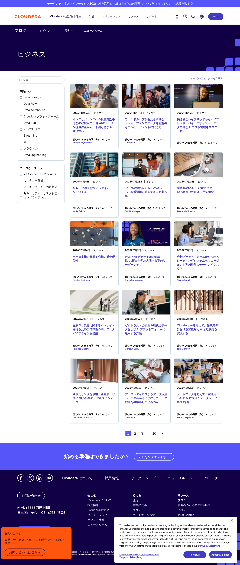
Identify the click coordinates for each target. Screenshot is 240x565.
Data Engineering (35, 155)
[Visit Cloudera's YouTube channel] (49, 478)
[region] (175, 540)
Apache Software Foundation (83, 554)
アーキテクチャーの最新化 (40, 187)
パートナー (213, 478)
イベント (183, 510)
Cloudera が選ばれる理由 (65, 16)
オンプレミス (32, 129)
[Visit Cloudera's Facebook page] (20, 478)
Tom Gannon (183, 348)
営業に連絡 (140, 505)
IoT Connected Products (40, 174)
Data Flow (30, 103)
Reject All (195, 554)
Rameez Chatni (81, 348)
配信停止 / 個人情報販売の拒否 (105, 552)
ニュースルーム (93, 30)
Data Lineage (32, 97)
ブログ (21, 30)
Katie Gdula (79, 211)
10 (154, 433)
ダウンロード (141, 510)
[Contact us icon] (177, 17)
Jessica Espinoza (81, 280)
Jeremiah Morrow (186, 211)
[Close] (231, 520)
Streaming (30, 135)
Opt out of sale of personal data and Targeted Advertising (139, 556)
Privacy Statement (210, 545)
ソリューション (111, 16)
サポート (151, 16)
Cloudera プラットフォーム (41, 116)
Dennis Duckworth (82, 417)
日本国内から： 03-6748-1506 (41, 512)
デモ (216, 17)
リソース (133, 16)
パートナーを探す (144, 515)
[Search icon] (193, 17)
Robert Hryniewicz (82, 142)
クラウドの (31, 148)
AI (25, 142)
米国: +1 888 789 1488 (33, 507)
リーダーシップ (143, 478)
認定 (135, 500)
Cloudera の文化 (98, 510)
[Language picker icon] (201, 17)
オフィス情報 (95, 520)
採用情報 (112, 478)
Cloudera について (77, 478)
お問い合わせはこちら (25, 552)
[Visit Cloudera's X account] (30, 478)
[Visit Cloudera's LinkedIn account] (39, 478)
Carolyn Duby (132, 348)
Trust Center (186, 515)
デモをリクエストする (154, 457)
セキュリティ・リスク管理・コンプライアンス (42, 195)
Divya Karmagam (134, 280)
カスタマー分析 (33, 180)
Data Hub (30, 122)
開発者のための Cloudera (194, 505)
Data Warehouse (34, 110)
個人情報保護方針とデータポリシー (78, 552)
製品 (91, 16)
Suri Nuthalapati (133, 211)
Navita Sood (183, 280)
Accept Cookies (221, 554)
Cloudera (130, 142)
